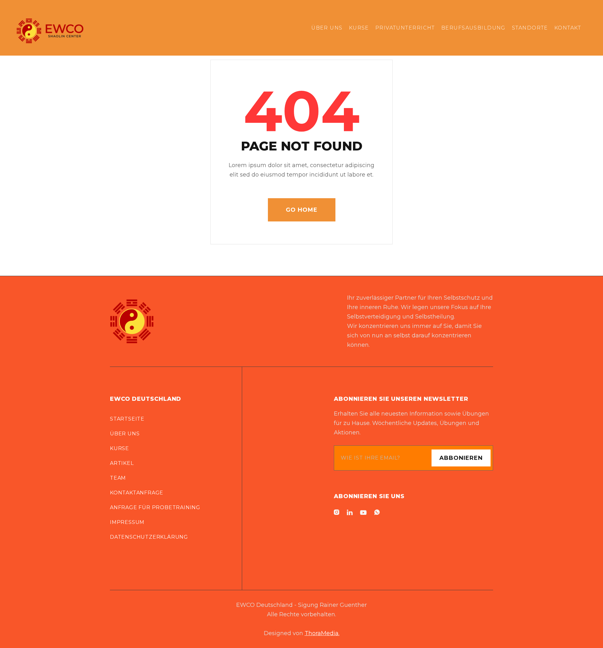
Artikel (122, 463)
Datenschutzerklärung (149, 537)
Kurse (119, 448)
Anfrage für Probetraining (155, 507)
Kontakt (567, 28)
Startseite (127, 419)
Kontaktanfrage (136, 493)
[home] (50, 27)
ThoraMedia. (322, 633)
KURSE (359, 28)
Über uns (124, 434)
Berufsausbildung (473, 28)
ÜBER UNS (327, 28)
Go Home (302, 209)
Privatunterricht (405, 28)
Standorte (530, 28)
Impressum (127, 522)
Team (118, 478)
